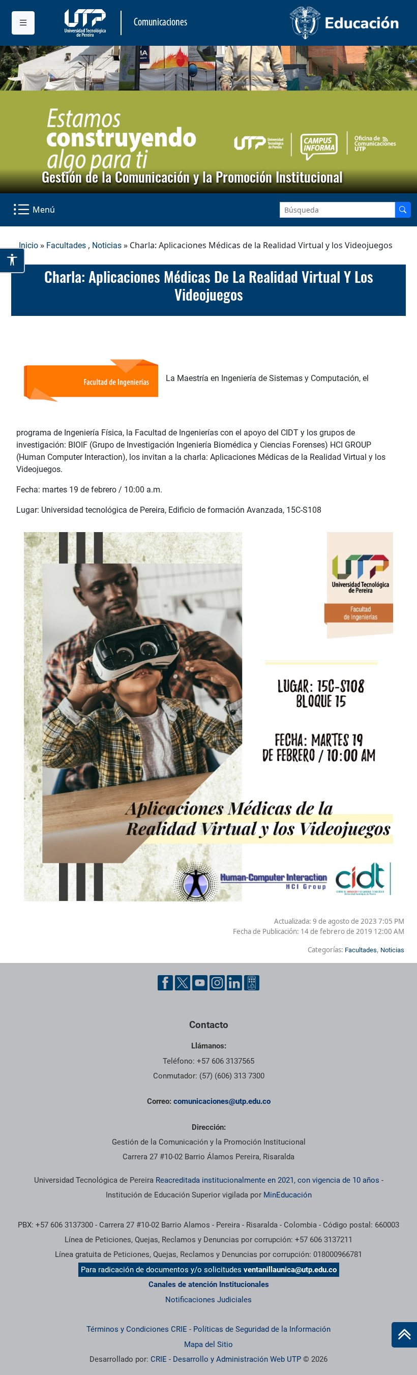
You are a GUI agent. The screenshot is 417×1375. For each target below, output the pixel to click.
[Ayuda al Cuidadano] (251, 982)
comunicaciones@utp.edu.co (222, 1101)
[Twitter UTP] (182, 982)
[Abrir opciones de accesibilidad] (12, 260)
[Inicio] (404, 1335)
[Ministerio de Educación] (307, 23)
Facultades (66, 245)
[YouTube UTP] (199, 982)
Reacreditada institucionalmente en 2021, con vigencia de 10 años (267, 1180)
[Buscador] (403, 210)
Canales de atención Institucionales (208, 1284)
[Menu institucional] (23, 23)
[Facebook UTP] (165, 982)
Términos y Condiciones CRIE (136, 1329)
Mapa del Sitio (208, 1344)
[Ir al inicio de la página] (404, 1335)
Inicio (28, 245)
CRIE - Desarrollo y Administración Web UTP (226, 1359)
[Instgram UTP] (217, 982)
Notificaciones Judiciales (208, 1299)
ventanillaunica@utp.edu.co (290, 1269)
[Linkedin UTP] (234, 982)
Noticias (107, 245)
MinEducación (287, 1195)
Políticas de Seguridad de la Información (262, 1329)
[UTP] (86, 23)
